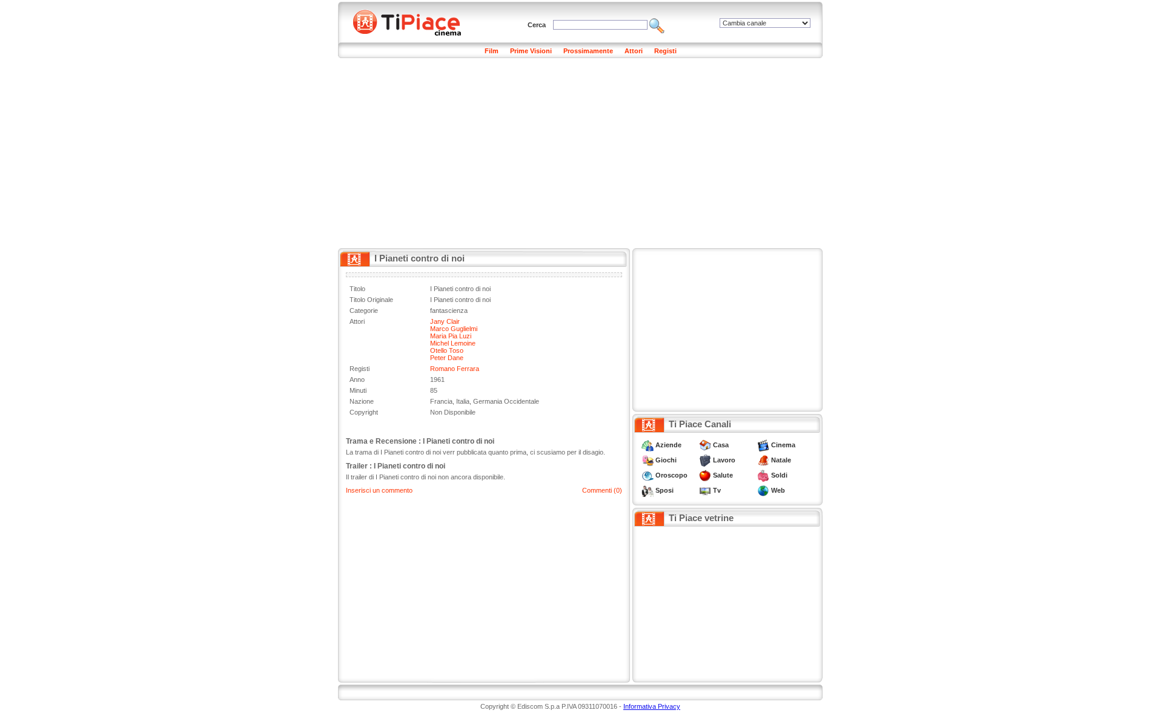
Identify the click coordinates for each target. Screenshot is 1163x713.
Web (778, 490)
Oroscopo (671, 475)
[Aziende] (647, 444)
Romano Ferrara (454, 368)
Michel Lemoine (452, 343)
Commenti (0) (602, 490)
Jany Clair (445, 321)
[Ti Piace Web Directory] (763, 490)
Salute (723, 475)
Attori (634, 50)
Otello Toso (446, 350)
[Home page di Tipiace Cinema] (413, 21)
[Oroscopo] (647, 475)
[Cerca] (656, 24)
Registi (665, 50)
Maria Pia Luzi (450, 336)
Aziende (668, 444)
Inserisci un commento (379, 490)
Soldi (779, 475)
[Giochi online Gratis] (647, 460)
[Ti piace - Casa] (705, 444)
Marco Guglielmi (453, 328)
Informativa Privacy (651, 706)
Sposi (664, 490)
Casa (721, 444)
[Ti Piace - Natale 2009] (763, 460)
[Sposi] (647, 490)
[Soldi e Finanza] (763, 475)
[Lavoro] (705, 460)
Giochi (666, 460)
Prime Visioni (531, 50)
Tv (717, 490)
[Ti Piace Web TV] (705, 490)
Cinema (783, 444)
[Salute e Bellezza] (705, 475)
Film (492, 50)
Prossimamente (588, 50)
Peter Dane (446, 357)
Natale (781, 460)
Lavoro (724, 460)
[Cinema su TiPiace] (763, 444)
